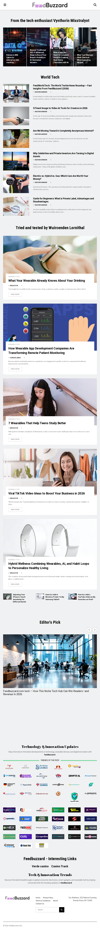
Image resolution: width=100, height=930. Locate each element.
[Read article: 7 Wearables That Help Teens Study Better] (50, 401)
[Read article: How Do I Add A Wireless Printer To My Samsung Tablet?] (40, 596)
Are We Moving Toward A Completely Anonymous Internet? (63, 130)
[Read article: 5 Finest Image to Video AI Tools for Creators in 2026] (16, 116)
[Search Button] (95, 5)
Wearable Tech (14, 276)
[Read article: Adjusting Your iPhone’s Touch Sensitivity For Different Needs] (7, 596)
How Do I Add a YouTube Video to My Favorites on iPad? (86, 597)
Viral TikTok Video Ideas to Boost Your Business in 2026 (46, 493)
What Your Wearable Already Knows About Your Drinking (46, 280)
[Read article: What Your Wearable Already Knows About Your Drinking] (50, 259)
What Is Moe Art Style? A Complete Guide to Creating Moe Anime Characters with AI (60, 57)
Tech (9, 51)
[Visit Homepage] (50, 5)
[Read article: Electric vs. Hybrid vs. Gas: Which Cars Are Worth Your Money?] (16, 183)
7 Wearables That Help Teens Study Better (37, 423)
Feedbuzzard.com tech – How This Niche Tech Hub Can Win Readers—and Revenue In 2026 (46, 692)
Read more (16, 294)
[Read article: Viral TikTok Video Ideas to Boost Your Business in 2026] (50, 472)
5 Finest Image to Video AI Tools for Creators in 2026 (60, 108)
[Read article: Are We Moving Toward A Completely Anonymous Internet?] (16, 138)
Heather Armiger (41, 92)
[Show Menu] (5, 5)
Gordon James (15, 357)
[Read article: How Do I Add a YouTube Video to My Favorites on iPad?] (72, 596)
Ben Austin (14, 285)
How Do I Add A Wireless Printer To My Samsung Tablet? (54, 597)
